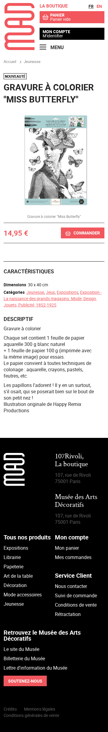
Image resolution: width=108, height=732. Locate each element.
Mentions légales (39, 709)
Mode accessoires (23, 594)
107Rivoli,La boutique (71, 460)
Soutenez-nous (25, 681)
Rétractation (68, 614)
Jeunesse (35, 292)
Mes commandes (73, 557)
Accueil (10, 61)
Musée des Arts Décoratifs (76, 501)
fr (91, 6)
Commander (87, 233)
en (99, 6)
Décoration (15, 585)
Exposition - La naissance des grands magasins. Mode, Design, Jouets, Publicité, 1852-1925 (53, 298)
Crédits (10, 709)
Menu (56, 47)
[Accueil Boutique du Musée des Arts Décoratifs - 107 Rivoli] (19, 48)
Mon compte (56, 32)
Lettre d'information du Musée (35, 667)
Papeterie (13, 566)
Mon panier (67, 548)
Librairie (12, 557)
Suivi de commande (76, 595)
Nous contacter (71, 586)
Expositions (67, 292)
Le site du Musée (21, 649)
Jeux (50, 292)
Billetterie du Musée (24, 658)
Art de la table (18, 576)
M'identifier (53, 36)
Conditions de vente (76, 605)
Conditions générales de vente (31, 715)
